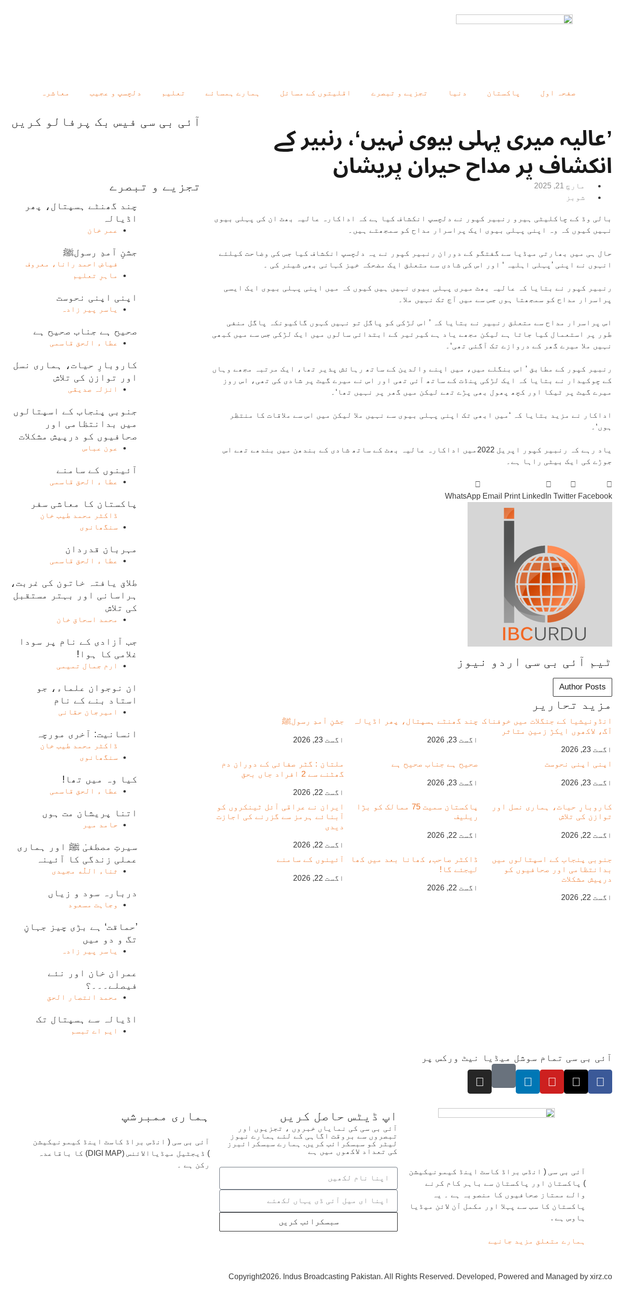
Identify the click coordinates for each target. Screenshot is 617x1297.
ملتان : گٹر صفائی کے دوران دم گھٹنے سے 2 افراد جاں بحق (282, 768)
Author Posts (582, 686)
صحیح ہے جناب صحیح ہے (434, 763)
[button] (595, 490)
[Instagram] (480, 1082)
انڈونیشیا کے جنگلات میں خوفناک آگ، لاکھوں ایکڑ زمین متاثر (547, 725)
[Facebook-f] (600, 1082)
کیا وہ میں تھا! (99, 779)
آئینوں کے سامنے (310, 859)
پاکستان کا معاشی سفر (83, 503)
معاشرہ (55, 93)
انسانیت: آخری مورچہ (86, 733)
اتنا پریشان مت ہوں (89, 812)
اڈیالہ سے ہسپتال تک (86, 1019)
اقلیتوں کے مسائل (315, 93)
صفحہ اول (558, 93)
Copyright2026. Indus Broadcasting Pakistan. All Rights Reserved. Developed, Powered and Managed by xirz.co (420, 1276)
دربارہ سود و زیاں (92, 892)
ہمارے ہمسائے (232, 93)
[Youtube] (552, 1082)
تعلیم (173, 93)
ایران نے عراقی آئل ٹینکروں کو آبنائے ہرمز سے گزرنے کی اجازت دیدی (280, 816)
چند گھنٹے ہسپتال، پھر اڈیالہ (415, 721)
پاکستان (504, 93)
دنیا (457, 93)
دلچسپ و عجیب (116, 93)
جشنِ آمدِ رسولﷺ (313, 721)
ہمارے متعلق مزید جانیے (537, 1241)
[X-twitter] (576, 1082)
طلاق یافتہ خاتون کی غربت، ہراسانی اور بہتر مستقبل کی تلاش (73, 595)
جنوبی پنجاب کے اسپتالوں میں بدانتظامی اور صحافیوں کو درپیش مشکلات (552, 869)
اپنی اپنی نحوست (578, 763)
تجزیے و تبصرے (399, 93)
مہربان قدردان (101, 548)
